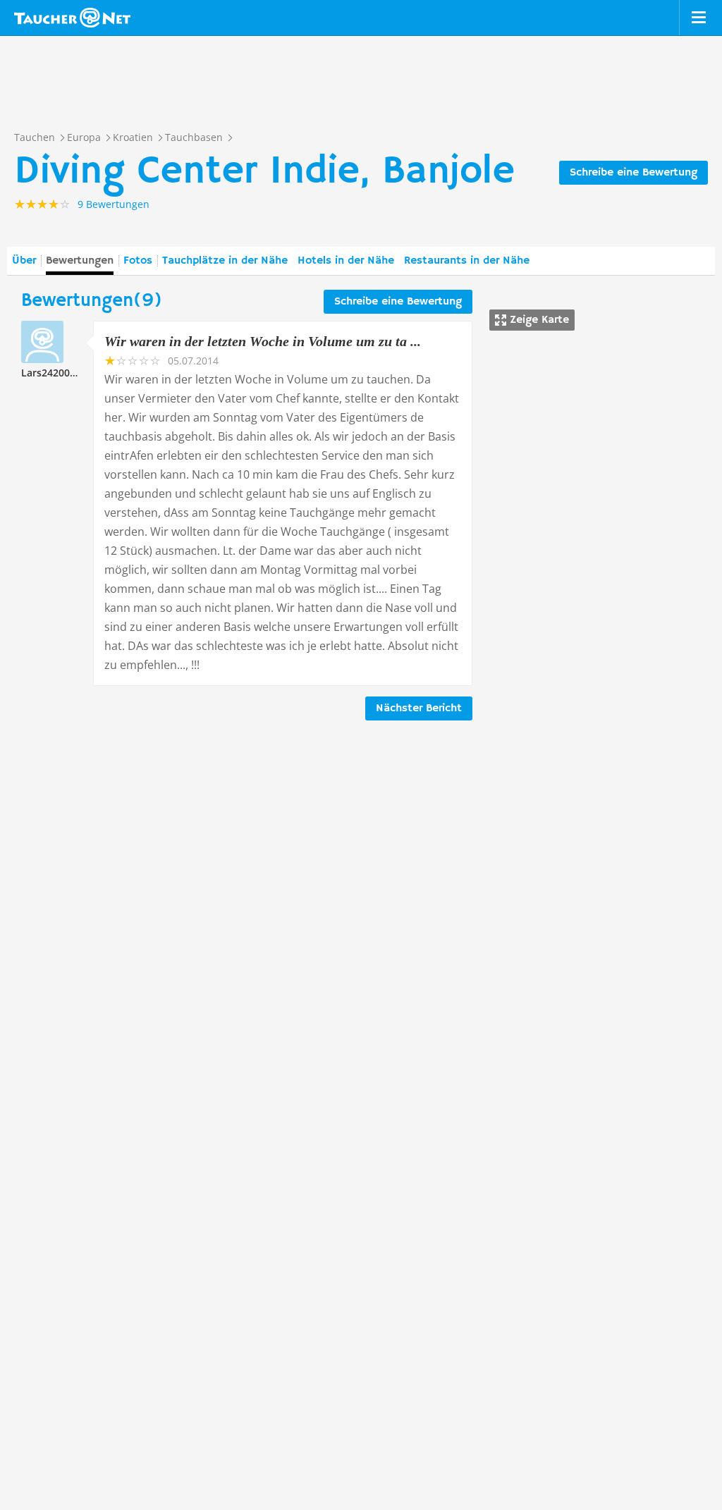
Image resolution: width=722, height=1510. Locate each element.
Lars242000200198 (65, 372)
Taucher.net (72, 17)
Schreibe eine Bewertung (633, 173)
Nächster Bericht (419, 708)
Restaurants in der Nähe (467, 261)
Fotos (137, 261)
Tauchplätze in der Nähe (225, 261)
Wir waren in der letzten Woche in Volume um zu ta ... (262, 341)
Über (24, 261)
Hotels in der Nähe (346, 261)
